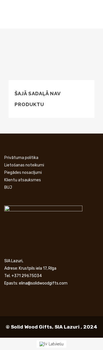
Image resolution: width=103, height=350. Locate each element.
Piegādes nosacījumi (23, 172)
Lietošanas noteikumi (24, 165)
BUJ (8, 187)
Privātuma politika (21, 157)
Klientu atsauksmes (22, 180)
